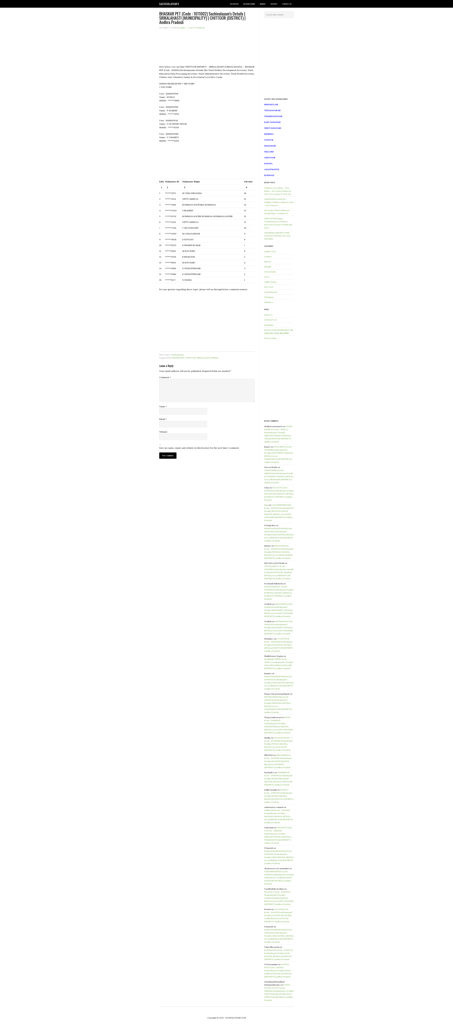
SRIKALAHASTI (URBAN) (208, 358)
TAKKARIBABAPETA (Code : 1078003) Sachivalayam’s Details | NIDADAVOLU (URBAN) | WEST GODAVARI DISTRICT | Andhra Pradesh (279, 877)
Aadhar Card (270, 251)
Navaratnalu (269, 272)
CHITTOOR (190, 358)
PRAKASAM (270, 146)
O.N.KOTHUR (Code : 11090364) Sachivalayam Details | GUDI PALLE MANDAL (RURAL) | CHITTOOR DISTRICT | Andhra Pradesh (278, 645)
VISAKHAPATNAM (273, 116)
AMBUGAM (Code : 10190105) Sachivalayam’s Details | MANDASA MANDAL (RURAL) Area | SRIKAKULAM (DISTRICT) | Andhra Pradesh (278, 816)
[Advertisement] (207, 48)
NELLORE (269, 152)
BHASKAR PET (178, 358)
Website (163, 431)
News (266, 277)
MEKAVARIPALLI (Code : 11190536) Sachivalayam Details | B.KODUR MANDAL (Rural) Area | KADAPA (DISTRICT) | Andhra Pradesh (278, 761)
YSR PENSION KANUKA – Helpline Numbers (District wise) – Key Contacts (279, 202)
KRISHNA (269, 134)
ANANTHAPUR (271, 169)
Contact (268, 256)
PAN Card (268, 287)
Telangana (269, 297)
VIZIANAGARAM (272, 110)
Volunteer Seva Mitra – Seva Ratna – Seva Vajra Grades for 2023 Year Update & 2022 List (277, 191)
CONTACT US (270, 320)
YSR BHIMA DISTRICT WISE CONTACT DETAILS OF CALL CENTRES (277, 236)
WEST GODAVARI (272, 128)
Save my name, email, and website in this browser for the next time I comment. (199, 448)
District (267, 261)
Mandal (267, 266)
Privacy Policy (270, 338)
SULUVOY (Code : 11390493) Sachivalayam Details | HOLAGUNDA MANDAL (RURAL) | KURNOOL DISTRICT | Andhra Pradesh (279, 493)
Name (163, 406)
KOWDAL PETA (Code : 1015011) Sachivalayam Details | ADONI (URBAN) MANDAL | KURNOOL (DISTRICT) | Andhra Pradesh (278, 970)
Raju (266, 505)
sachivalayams (177, 355)
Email (163, 419)
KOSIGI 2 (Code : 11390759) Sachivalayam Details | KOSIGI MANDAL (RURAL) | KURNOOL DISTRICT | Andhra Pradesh (278, 796)
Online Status (270, 282)
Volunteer (268, 302)
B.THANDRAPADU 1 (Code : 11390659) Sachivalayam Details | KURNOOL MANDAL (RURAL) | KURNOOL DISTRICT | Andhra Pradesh (278, 592)
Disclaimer (269, 325)
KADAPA (268, 163)
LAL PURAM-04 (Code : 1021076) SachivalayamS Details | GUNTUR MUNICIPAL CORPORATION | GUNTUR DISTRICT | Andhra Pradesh (278, 915)
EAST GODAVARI (272, 122)
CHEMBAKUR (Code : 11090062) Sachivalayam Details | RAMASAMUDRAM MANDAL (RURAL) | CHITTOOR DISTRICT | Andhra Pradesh (278, 778)
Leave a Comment (196, 27)
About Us (268, 315)
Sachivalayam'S (169, 4)
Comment (165, 377)
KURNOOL (269, 175)
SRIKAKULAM (271, 104)
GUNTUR (268, 140)
